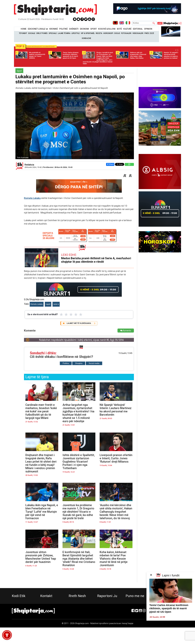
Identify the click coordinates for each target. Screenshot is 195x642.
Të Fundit (23, 33)
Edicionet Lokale (37, 29)
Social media (94, 363)
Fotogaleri (126, 33)
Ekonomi (84, 29)
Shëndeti (74, 29)
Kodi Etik (18, 596)
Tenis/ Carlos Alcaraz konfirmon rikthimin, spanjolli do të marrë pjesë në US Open (168, 608)
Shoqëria (78, 363)
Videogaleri (137, 33)
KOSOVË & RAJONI (106, 29)
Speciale (53, 33)
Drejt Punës (42, 33)
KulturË (127, 29)
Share (111, 164)
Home (23, 29)
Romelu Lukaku (32, 198)
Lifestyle (76, 33)
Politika (66, 363)
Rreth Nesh (77, 596)
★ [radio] (61, 314)
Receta (99, 33)
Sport (93, 29)
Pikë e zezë (149, 33)
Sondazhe (86, 38)
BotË (119, 29)
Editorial (138, 29)
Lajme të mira (64, 33)
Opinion (148, 29)
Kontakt (46, 596)
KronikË (53, 29)
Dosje (117, 33)
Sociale (31, 33)
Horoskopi (108, 33)
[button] (7, 635)
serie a (56, 304)
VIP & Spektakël (88, 33)
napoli (48, 304)
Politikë (63, 29)
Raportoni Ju (107, 596)
